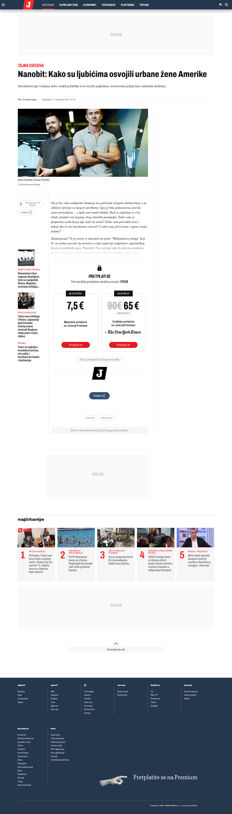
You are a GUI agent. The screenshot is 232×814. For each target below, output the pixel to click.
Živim (20, 770)
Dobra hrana (22, 756)
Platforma (127, 4)
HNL (53, 691)
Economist (89, 4)
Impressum (55, 735)
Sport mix (54, 709)
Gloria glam (22, 763)
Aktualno (48, 4)
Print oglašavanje (58, 753)
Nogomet (54, 695)
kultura (155, 685)
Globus (20, 745)
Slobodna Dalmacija (25, 738)
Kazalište (154, 706)
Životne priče (89, 709)
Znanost (87, 695)
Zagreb (20, 702)
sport (54, 685)
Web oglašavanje (58, 749)
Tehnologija (89, 691)
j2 (85, 685)
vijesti (21, 685)
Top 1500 (144, 4)
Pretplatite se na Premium (165, 777)
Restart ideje (122, 695)
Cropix (20, 781)
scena (188, 685)
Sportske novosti (24, 742)
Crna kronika (23, 698)
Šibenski (21, 778)
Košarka (54, 698)
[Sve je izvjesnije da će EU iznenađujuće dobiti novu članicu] (116, 538)
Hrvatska (21, 691)
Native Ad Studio (24, 785)
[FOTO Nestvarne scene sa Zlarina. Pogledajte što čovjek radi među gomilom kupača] (76, 538)
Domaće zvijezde (191, 691)
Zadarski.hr (22, 774)
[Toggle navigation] (2, 4)
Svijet (20, 695)
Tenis (53, 702)
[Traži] (226, 4)
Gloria (20, 760)
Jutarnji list (22, 735)
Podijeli (24, 212)
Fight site (54, 706)
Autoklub (21, 749)
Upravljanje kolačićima (60, 760)
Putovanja (88, 706)
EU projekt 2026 (68, 4)
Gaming (87, 713)
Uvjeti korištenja (57, 738)
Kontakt (54, 756)
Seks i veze (88, 702)
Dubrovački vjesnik (25, 767)
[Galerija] (83, 143)
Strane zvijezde (190, 695)
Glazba (153, 702)
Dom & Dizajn (23, 753)
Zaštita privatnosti (58, 742)
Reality (187, 698)
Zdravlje (87, 698)
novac (121, 685)
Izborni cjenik (56, 745)
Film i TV (154, 695)
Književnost (155, 698)
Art (152, 691)
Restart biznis (122, 691)
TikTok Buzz (109, 4)
